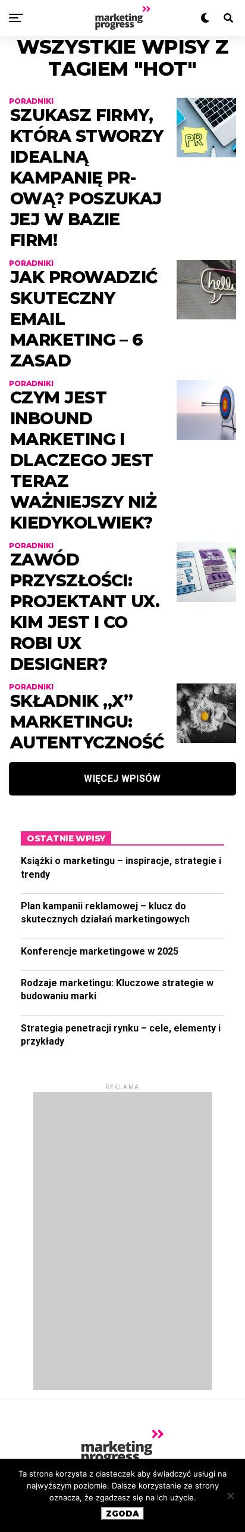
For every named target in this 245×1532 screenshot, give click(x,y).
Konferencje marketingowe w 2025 (99, 951)
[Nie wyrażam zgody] (230, 1496)
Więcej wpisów (122, 778)
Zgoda (122, 1513)
